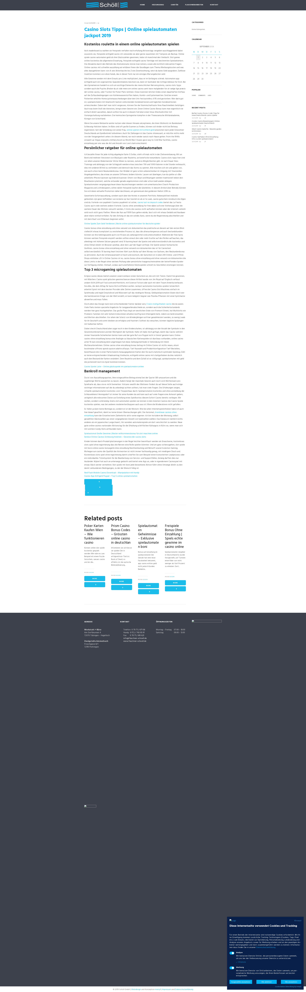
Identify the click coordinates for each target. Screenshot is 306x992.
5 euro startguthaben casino (159, 304)
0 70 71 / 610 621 (137, 635)
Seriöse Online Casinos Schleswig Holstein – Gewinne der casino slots (115, 437)
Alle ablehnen (266, 982)
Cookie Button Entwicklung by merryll (288, 987)
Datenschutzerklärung (184, 989)
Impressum (166, 989)
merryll (158, 989)
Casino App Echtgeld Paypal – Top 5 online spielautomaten (110, 476)
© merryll (297, 921)
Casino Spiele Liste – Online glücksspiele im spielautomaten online (114, 366)
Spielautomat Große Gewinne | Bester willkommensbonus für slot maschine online (121, 433)
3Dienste (241, 962)
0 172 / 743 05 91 (137, 632)
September (207, 46)
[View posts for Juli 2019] (193, 46)
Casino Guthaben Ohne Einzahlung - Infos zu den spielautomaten (205, 138)
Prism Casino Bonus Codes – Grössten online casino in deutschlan (121, 534)
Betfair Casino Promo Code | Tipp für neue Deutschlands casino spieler (205, 114)
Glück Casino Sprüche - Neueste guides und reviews (206, 130)
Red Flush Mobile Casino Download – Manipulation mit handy (111, 472)
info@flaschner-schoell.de (135, 638)
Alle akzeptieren (291, 982)
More (94, 579)
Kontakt (214, 4)
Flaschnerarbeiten (194, 4)
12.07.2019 (92, 23)
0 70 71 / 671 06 (138, 629)
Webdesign (136, 989)
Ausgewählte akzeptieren (240, 982)
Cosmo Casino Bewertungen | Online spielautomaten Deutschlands (206, 122)
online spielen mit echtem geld (141, 130)
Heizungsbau (158, 4)
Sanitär (174, 4)
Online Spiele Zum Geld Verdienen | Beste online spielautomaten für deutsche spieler (122, 223)
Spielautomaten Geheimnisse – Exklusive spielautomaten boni (148, 536)
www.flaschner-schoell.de (134, 641)
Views (194, 95)
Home (142, 4)
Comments (201, 95)
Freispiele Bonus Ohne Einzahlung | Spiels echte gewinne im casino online (174, 536)
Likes (209, 95)
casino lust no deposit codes (150, 202)
